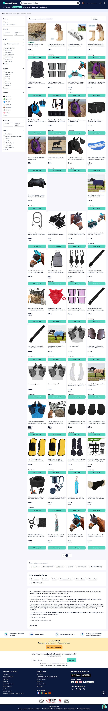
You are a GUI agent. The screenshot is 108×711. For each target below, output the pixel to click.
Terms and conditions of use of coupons (13, 693)
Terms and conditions (70, 708)
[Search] (22, 3)
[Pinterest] (84, 689)
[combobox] (98, 19)
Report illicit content (8, 684)
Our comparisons (41, 679)
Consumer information (83, 708)
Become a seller (7, 686)
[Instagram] (80, 689)
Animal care (8, 13)
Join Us (4, 688)
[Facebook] (76, 689)
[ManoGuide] (104, 706)
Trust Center (59, 708)
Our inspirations (41, 684)
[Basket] (104, 3)
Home (3, 13)
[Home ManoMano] (10, 3)
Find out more (65, 665)
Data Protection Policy (48, 708)
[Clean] (78, 3)
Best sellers (40, 686)
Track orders (6, 674)
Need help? (6, 679)
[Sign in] (100, 3)
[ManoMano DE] (46, 693)
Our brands (40, 681)
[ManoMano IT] (42, 693)
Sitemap (30, 708)
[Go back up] (103, 693)
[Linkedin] (72, 689)
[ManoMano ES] (49, 693)
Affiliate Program (7, 691)
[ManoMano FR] (38, 693)
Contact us (5, 681)
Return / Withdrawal (8, 676)
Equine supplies (15, 13)
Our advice (40, 674)
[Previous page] (63, 555)
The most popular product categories (47, 676)
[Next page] (70, 555)
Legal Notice (37, 708)
